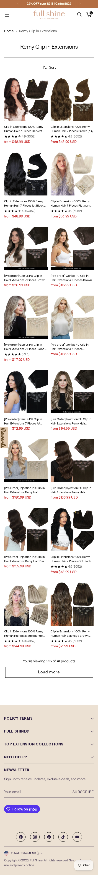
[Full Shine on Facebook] (20, 837)
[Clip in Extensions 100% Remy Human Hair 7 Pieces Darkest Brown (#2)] (26, 99)
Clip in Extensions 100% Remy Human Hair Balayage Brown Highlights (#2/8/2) (70, 636)
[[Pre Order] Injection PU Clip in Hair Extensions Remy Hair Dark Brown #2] (26, 529)
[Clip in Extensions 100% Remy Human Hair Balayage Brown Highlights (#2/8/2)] (72, 604)
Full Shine (36, 860)
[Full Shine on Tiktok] (63, 837)
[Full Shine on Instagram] (35, 837)
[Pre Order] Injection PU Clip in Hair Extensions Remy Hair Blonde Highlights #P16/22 (24, 492)
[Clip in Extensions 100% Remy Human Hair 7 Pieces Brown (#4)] (72, 99)
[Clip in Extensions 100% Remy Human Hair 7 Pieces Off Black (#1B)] (72, 529)
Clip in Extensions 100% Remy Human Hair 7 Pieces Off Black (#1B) (71, 561)
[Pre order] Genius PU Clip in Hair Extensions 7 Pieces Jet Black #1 (23, 423)
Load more (49, 672)
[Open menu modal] (7, 14)
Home (9, 31)
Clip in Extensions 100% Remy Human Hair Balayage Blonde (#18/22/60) (23, 636)
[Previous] (18, 4)
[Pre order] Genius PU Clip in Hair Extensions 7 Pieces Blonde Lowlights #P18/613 (25, 349)
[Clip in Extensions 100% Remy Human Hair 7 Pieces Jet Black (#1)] (26, 173)
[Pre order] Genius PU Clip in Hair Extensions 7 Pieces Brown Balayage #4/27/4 (71, 280)
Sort (52, 67)
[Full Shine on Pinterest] (49, 837)
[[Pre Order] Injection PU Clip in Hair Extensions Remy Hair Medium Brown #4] (72, 460)
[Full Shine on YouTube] (77, 837)
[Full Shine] (49, 14)
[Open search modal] (79, 14)
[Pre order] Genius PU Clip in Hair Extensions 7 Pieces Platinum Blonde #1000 (69, 349)
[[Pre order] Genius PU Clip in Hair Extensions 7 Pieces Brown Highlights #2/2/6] (26, 248)
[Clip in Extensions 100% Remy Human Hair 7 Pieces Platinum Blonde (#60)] (72, 173)
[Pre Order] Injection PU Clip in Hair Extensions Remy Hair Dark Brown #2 (25, 561)
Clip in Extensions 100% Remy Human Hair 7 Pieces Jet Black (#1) (24, 206)
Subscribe (83, 792)
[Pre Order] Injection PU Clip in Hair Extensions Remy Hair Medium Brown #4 (71, 492)
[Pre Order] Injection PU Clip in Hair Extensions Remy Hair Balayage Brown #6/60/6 (71, 423)
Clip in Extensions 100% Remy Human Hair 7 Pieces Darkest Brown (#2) (23, 131)
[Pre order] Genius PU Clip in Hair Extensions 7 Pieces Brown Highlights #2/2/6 (24, 280)
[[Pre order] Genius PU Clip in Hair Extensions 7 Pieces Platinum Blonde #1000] (72, 317)
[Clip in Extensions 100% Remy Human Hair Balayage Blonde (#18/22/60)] (26, 604)
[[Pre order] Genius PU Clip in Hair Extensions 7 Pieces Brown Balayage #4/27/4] (72, 248)
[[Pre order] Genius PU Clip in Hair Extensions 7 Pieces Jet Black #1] (26, 391)
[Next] (80, 4)
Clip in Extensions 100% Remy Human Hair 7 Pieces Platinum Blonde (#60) (70, 206)
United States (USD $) (24, 853)
